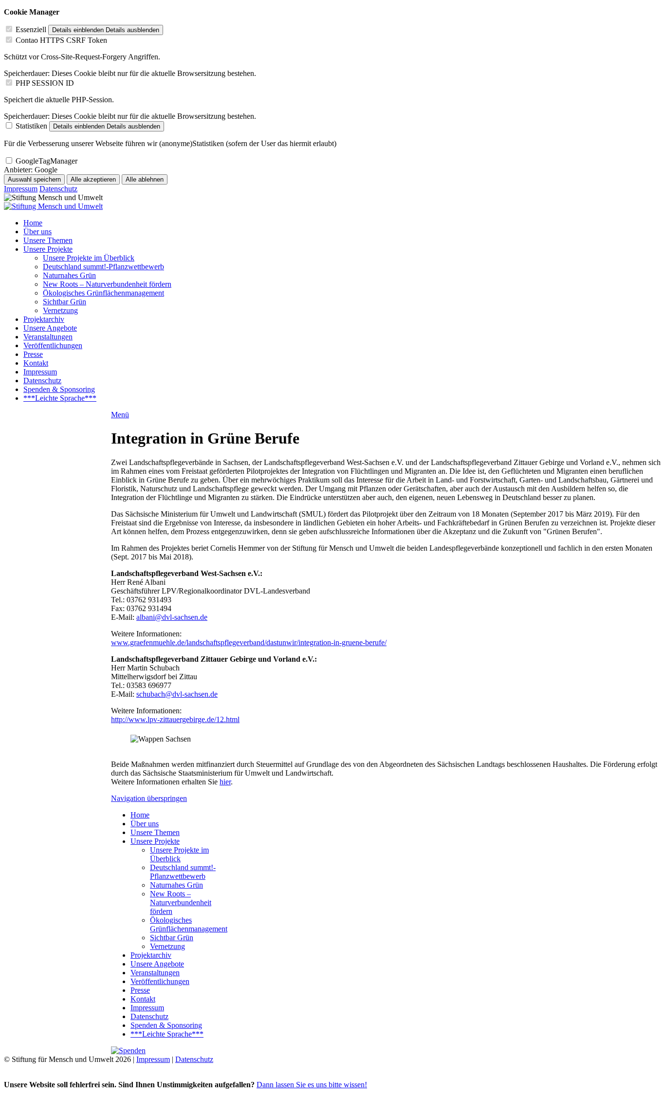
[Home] (53, 206)
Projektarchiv (43, 319)
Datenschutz (58, 189)
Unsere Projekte (48, 249)
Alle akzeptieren (93, 179)
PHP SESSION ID (45, 83)
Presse (33, 354)
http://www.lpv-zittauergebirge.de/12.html (175, 719)
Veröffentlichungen (52, 345)
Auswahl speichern (34, 179)
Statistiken (31, 126)
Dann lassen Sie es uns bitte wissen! (312, 1084)
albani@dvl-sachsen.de (171, 617)
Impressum (20, 189)
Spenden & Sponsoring (59, 389)
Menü (120, 414)
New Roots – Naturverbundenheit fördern (107, 284)
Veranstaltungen (48, 337)
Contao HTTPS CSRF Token (61, 40)
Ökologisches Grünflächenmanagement (103, 293)
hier (225, 782)
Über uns (37, 231)
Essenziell (31, 29)
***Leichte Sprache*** (59, 398)
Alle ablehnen (145, 179)
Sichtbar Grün (64, 301)
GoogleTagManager (46, 161)
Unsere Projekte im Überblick (88, 258)
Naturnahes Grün (69, 275)
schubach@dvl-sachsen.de (177, 694)
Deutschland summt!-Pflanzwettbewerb (103, 266)
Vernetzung (60, 310)
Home (32, 223)
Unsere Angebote (50, 328)
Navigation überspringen (149, 798)
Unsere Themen (48, 240)
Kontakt (35, 363)
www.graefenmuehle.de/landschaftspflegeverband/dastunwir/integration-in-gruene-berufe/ (249, 642)
